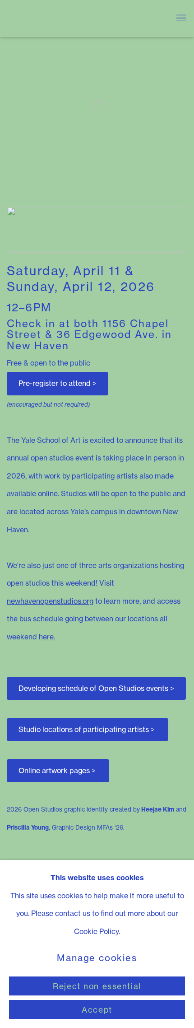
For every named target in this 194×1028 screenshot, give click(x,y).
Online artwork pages (57, 770)
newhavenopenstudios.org (50, 601)
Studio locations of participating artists (86, 729)
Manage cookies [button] (97, 958)
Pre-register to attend (57, 383)
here (46, 636)
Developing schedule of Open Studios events (96, 688)
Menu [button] (180, 18)
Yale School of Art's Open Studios (83, 18)
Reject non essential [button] (97, 986)
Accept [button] (97, 1009)
